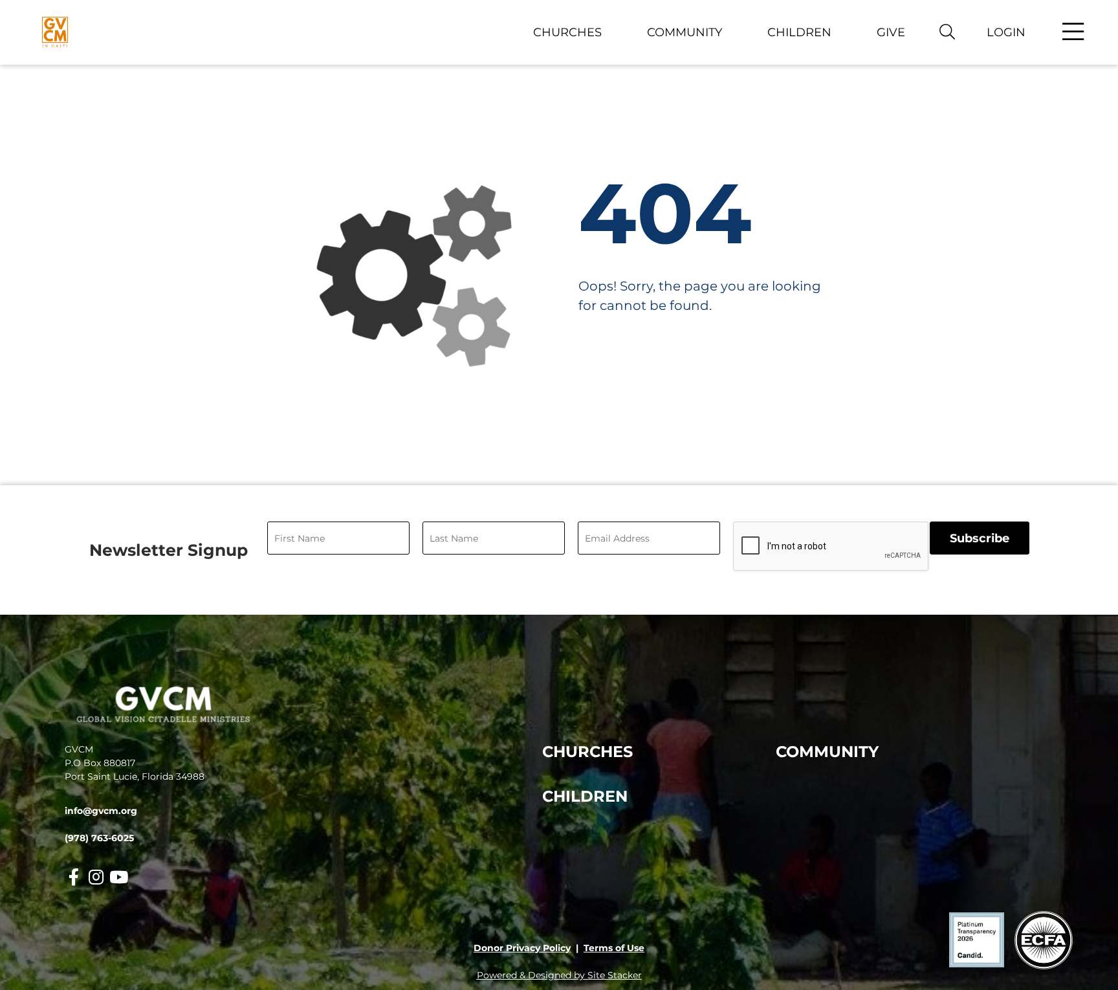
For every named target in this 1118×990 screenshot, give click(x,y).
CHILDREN (585, 796)
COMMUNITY (827, 751)
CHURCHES (587, 751)
